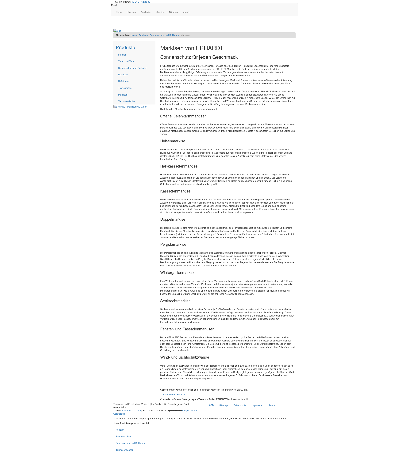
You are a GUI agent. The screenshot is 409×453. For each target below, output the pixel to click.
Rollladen (123, 74)
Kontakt (186, 12)
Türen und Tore (126, 61)
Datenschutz (239, 405)
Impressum (257, 405)
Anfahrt (272, 405)
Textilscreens (124, 87)
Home (119, 12)
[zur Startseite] (117, 30)
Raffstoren (123, 81)
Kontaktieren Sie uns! (172, 394)
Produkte (145, 12)
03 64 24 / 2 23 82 (141, 1)
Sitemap (223, 405)
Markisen (122, 94)
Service (160, 12)
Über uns (131, 12)
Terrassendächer (126, 101)
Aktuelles (173, 12)
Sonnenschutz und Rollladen (164, 35)
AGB (211, 405)
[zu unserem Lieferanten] (130, 106)
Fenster (122, 54)
